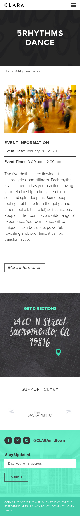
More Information (25, 267)
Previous (11, 410)
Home (9, 71)
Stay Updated (17, 454)
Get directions (40, 308)
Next (69, 412)
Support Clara (40, 389)
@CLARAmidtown (49, 440)
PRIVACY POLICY (40, 506)
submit (16, 477)
